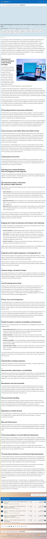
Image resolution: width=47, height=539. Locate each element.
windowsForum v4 (11, 535)
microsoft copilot (28, 31)
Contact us (18, 535)
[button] (15, 535)
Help (34, 535)
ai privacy (38, 30)
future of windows (11, 31)
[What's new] (43, 1)
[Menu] (1, 1)
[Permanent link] (8, 64)
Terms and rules (23, 535)
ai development (17, 30)
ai (2, 30)
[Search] (46, 1)
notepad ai (37, 31)
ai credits (12, 30)
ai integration (34, 30)
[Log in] (39, 1)
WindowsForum (5, 28)
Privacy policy (29, 535)
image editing (22, 31)
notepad (33, 31)
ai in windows (28, 30)
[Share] (43, 37)
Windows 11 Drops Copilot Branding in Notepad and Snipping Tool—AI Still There (14, 516)
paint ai (41, 31)
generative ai (17, 31)
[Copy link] (45, 37)
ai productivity (43, 30)
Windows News (17, 503)
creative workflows (4, 31)
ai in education (23, 30)
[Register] (41, 1)
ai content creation (7, 30)
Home (37, 535)
